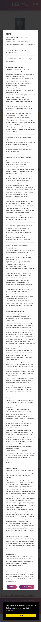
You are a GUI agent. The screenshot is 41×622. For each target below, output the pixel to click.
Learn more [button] (10, 610)
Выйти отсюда (27, 587)
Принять (11, 587)
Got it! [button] (21, 615)
